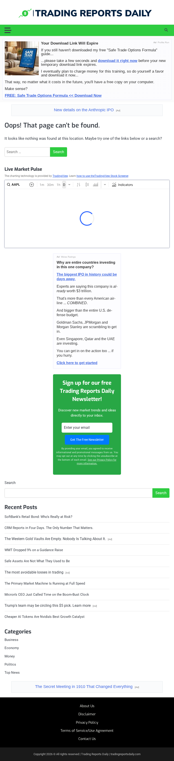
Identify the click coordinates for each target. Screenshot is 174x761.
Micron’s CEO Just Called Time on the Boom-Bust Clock (47, 595)
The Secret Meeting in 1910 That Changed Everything (87, 686)
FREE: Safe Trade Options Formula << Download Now (53, 95)
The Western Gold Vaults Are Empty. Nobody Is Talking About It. (58, 539)
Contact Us (87, 739)
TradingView (60, 176)
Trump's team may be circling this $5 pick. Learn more (51, 605)
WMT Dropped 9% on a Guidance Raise (34, 550)
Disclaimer (87, 714)
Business (11, 640)
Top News (12, 673)
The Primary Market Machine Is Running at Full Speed (45, 583)
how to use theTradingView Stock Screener (102, 176)
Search (10, 483)
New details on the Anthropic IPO (87, 110)
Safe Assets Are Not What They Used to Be (37, 561)
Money (10, 656)
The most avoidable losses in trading (37, 572)
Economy (12, 648)
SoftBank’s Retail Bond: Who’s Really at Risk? (38, 517)
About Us (87, 706)
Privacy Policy (87, 722)
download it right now (117, 60)
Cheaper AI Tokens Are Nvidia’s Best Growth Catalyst (45, 617)
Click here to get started (77, 363)
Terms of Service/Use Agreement (87, 730)
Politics (10, 664)
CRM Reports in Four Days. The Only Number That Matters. (49, 528)
